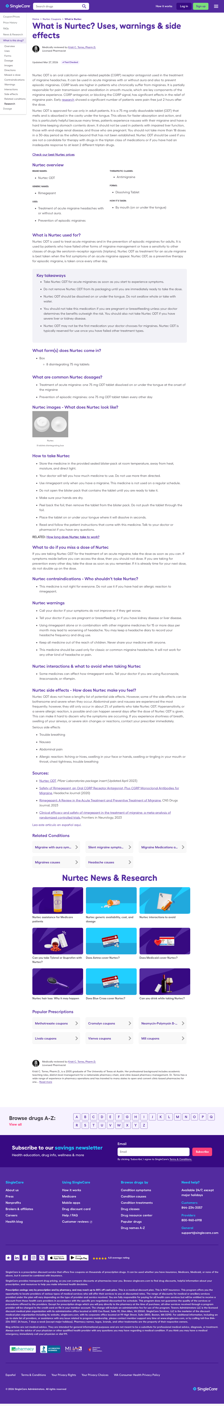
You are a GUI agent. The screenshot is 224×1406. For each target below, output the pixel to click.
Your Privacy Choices (95, 1375)
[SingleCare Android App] (79, 1257)
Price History (10, 22)
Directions (10, 70)
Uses (7, 51)
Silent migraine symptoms (106, 847)
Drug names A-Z (133, 1228)
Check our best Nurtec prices (53, 154)
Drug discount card (76, 1209)
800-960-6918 (191, 1220)
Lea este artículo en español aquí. (56, 825)
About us (12, 1190)
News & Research (13, 34)
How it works (164, 6)
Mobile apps (71, 1202)
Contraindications (14, 79)
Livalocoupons (45, 1038)
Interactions (11, 89)
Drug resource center (136, 1215)
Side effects (11, 94)
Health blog (14, 1221)
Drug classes (130, 1209)
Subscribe (202, 1151)
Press (9, 1196)
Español (11, 1375)
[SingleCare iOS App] (57, 1257)
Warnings (9, 84)
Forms (7, 55)
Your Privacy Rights (63, 1375)
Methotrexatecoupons (51, 1023)
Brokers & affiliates (19, 1209)
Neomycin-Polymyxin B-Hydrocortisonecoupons (163, 1023)
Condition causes (133, 1196)
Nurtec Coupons (52, 19)
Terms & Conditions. (181, 1159)
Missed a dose (12, 74)
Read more (45, 1081)
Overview (9, 46)
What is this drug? (13, 40)
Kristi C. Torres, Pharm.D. (82, 47)
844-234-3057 (191, 1207)
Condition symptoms (136, 1190)
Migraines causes (47, 862)
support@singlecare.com (199, 1233)
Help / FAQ (70, 1215)
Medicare (69, 1196)
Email (122, 1144)
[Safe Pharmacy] (23, 1349)
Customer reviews (75, 1221)
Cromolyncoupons (101, 1023)
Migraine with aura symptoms (56, 847)
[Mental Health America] (74, 1349)
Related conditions (15, 98)
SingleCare (21, 1389)
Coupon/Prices (11, 16)
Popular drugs (131, 1221)
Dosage (8, 60)
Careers (11, 1215)
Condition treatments (137, 1202)
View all (15, 1124)
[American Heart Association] (96, 1349)
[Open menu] (216, 7)
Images (8, 65)
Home (35, 19)
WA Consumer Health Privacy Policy (137, 1375)
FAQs (6, 28)
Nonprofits (13, 1202)
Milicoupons (150, 1038)
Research (9, 103)
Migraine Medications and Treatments (163, 847)
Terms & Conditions (33, 1375)
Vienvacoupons (99, 1038)
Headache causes (101, 862)
